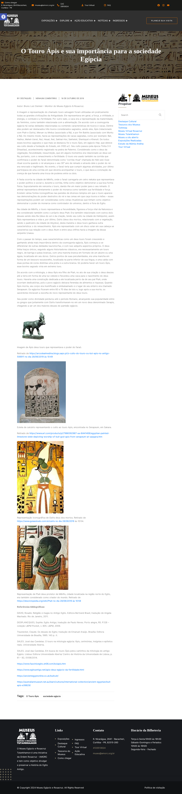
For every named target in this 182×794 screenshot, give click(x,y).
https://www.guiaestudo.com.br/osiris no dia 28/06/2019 (45, 521)
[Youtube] (168, 5)
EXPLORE (64, 20)
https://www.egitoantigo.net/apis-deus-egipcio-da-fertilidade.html (50, 669)
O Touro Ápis (32, 696)
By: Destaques (24, 98)
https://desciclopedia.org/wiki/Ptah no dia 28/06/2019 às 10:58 (49, 601)
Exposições (63, 739)
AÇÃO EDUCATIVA (83, 20)
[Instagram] (163, 5)
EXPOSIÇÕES (48, 20)
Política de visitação (155, 787)
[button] (3, 16)
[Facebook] (158, 5)
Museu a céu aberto (128, 137)
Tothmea (122, 127)
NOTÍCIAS (103, 20)
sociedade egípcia (52, 696)
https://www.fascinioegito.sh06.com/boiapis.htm (41, 663)
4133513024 (99, 748)
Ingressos (79, 739)
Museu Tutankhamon (128, 134)
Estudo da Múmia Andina (130, 143)
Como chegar (64, 758)
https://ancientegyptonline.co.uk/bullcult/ (37, 675)
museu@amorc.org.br (104, 753)
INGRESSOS (119, 20)
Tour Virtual (124, 147)
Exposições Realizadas (129, 140)
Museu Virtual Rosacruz (130, 131)
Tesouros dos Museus (129, 124)
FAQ (77, 743)
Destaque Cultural (127, 121)
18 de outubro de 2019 (72, 98)
